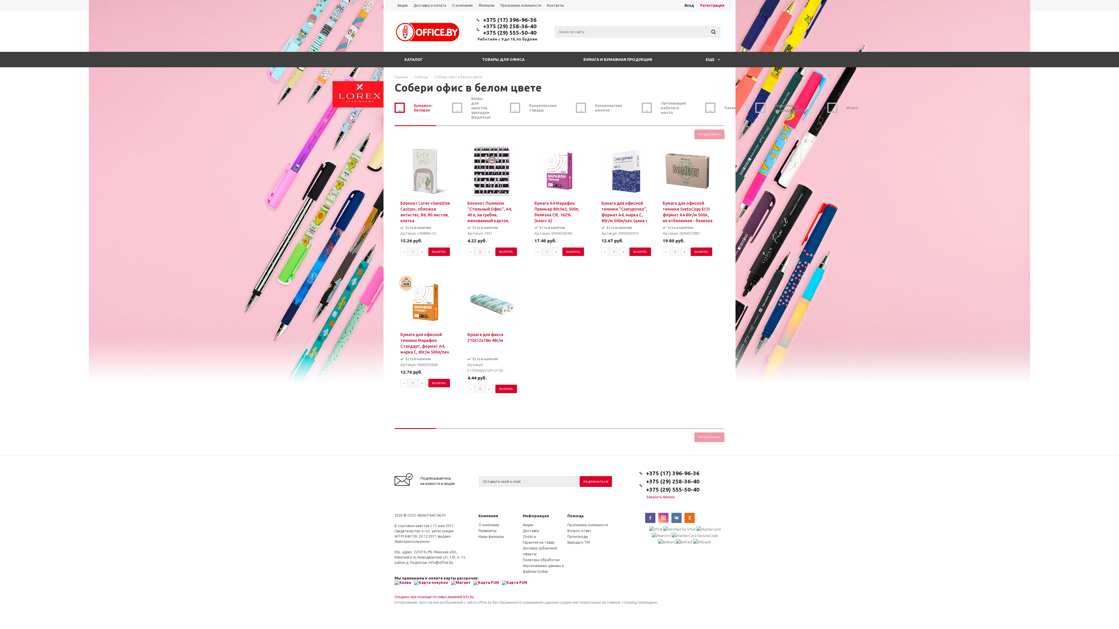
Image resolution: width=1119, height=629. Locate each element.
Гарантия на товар (539, 542)
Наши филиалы (491, 536)
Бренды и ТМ (578, 542)
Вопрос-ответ (579, 531)
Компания (488, 516)
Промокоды (577, 536)
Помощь (575, 516)
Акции (528, 525)
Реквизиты (487, 531)
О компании (488, 525)
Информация (536, 516)
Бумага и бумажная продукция (617, 59)
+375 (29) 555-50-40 (509, 32)
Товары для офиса (503, 59)
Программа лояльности (587, 525)
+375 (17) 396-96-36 (509, 20)
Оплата (529, 536)
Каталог (413, 59)
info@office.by (441, 562)
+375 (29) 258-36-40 (509, 26)
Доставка (531, 531)
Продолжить (709, 134)
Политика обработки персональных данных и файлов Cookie (543, 565)
